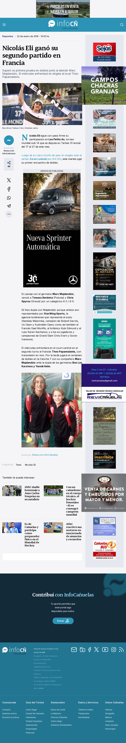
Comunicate (9, 702)
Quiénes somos (9, 713)
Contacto (6, 710)
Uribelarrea (31, 717)
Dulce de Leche (58, 710)
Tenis (18, 464)
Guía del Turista (35, 702)
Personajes (110, 729)
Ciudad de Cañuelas (35, 713)
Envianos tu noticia (10, 717)
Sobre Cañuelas (114, 702)
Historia (108, 710)
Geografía (109, 713)
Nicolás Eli (30, 464)
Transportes (83, 713)
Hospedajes (31, 729)
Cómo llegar (31, 710)
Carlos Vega (56, 721)
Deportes (8, 36)
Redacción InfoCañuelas (45, 454)
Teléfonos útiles (85, 710)
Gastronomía (31, 725)
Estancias (30, 733)
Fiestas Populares (34, 721)
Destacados (58, 702)
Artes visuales (111, 725)
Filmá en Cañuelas (59, 717)
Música (108, 717)
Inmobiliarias (84, 717)
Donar (60, 620)
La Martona (56, 713)
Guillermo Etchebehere (61, 725)
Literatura (109, 721)
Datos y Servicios (88, 702)
